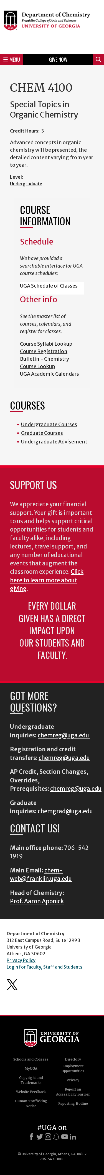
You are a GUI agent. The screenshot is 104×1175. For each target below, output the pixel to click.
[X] (39, 1136)
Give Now (58, 59)
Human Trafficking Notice (31, 1103)
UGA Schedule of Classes (49, 286)
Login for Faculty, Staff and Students (44, 967)
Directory (73, 1059)
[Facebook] (31, 1136)
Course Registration (43, 351)
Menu (14, 59)
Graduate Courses (42, 433)
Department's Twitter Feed (12, 984)
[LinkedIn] (73, 1136)
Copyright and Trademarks (31, 1080)
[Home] (52, 26)
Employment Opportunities (73, 1068)
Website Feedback (31, 1092)
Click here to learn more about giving (46, 580)
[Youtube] (64, 1136)
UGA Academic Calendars (49, 374)
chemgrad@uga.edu (65, 811)
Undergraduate (26, 183)
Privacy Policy (21, 960)
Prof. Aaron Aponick (37, 901)
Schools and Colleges (31, 1059)
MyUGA (31, 1068)
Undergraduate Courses (49, 424)
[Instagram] (48, 1136)
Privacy (73, 1080)
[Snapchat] (56, 1136)
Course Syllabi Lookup (46, 344)
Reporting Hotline (73, 1103)
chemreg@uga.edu (64, 735)
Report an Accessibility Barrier (73, 1091)
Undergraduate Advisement (54, 441)
